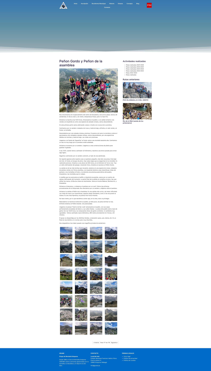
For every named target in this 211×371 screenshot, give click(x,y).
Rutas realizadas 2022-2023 (135, 71)
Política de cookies (130, 360)
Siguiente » (114, 342)
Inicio (75, 3)
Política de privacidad (130, 358)
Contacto (107, 7)
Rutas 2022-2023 (131, 73)
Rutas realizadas (131, 75)
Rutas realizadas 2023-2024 (135, 69)
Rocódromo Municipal (99, 3)
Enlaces (120, 3)
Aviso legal (127, 356)
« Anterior (96, 342)
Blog (137, 3)
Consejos (130, 3)
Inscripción (84, 3)
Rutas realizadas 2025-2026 (135, 65)
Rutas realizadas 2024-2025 (135, 67)
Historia (111, 3)
